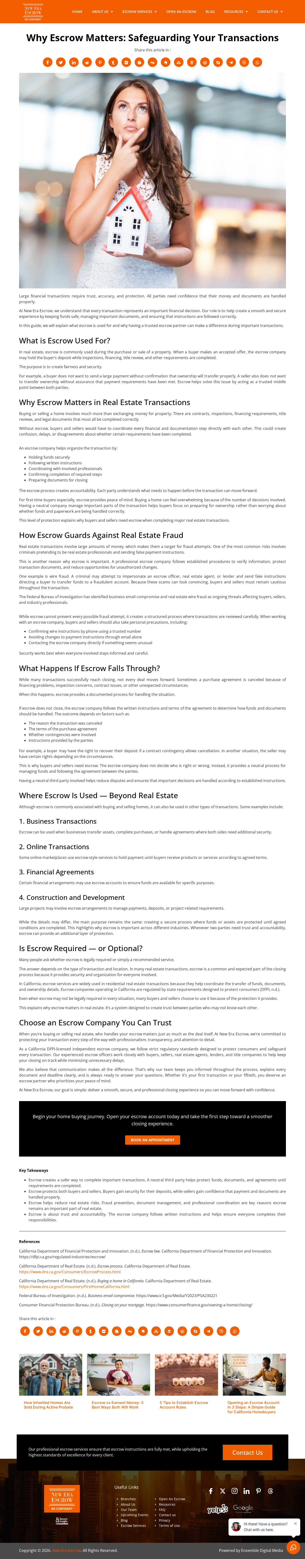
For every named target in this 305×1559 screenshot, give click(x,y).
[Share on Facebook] (47, 62)
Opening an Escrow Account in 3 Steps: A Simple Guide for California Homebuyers (254, 1407)
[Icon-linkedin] (247, 1491)
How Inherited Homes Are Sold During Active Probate (48, 1404)
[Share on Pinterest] (100, 62)
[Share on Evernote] (165, 62)
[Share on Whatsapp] (257, 62)
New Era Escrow (66, 1550)
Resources (233, 11)
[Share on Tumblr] (113, 62)
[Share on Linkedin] (74, 62)
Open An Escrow (181, 11)
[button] (102, 11)
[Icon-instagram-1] (235, 1491)
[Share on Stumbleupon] (178, 62)
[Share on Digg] (152, 62)
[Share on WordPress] (205, 62)
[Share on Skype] (218, 62)
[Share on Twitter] (61, 62)
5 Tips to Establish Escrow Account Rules (184, 1404)
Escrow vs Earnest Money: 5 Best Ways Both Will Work (117, 1404)
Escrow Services (137, 11)
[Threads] (270, 1491)
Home (77, 11)
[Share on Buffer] (192, 62)
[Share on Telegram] (231, 62)
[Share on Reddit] (87, 62)
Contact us (267, 11)
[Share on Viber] (244, 62)
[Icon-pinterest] (258, 1491)
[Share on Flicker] (126, 62)
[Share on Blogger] (139, 62)
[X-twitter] (223, 1491)
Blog (210, 11)
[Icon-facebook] (211, 1491)
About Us (100, 11)
